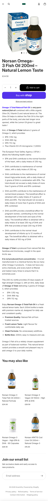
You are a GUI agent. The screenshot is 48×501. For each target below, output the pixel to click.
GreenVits (19, 487)
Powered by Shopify (31, 487)
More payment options (24, 101)
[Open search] (9, 4)
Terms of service (36, 492)
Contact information (17, 495)
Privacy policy (11, 492)
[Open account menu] (39, 4)
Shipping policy (32, 495)
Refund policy (23, 492)
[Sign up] (42, 476)
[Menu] (3, 4)
